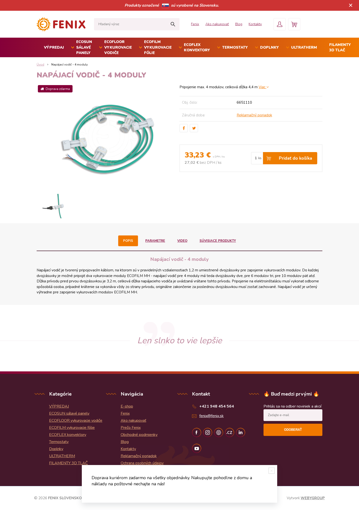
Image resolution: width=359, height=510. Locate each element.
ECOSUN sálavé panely (84, 47)
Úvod (40, 65)
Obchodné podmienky (139, 434)
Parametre (155, 241)
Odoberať (293, 430)
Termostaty (235, 47)
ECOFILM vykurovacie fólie (158, 47)
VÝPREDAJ (54, 47)
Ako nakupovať (217, 24)
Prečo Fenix (131, 427)
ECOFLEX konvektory (197, 47)
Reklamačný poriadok (254, 115)
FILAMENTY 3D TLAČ (340, 47)
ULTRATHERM (304, 47)
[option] (54, 206)
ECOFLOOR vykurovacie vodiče (118, 47)
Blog (238, 24)
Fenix (195, 24)
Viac (262, 87)
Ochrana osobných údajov (142, 463)
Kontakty (255, 24)
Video (182, 241)
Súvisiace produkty (218, 241)
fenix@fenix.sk (211, 416)
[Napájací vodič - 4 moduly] (108, 136)
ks (260, 158)
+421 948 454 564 (216, 406)
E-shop (127, 406)
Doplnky (269, 47)
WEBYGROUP (313, 498)
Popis (128, 241)
